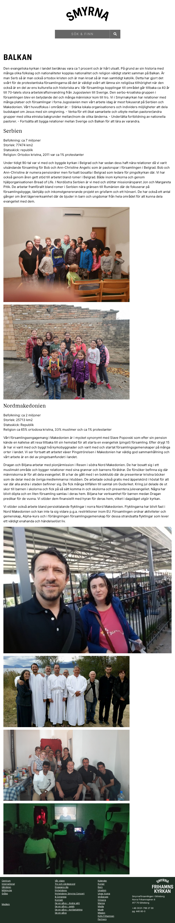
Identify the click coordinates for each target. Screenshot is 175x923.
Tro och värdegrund (65, 884)
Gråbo (5, 893)
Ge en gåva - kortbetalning (68, 909)
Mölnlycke (7, 890)
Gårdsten (6, 887)
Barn (100, 887)
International (8, 884)
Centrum (6, 880)
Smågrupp (103, 896)
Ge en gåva (61, 912)
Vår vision (60, 880)
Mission (101, 912)
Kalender (102, 880)
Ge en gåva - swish (64, 906)
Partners (102, 919)
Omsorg (102, 900)
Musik (101, 909)
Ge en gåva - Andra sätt (67, 903)
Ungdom (102, 890)
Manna (101, 903)
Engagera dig (61, 887)
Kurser (101, 884)
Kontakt (59, 900)
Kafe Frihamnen (106, 916)
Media (101, 906)
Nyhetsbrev (61, 890)
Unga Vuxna (104, 893)
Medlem (6, 904)
